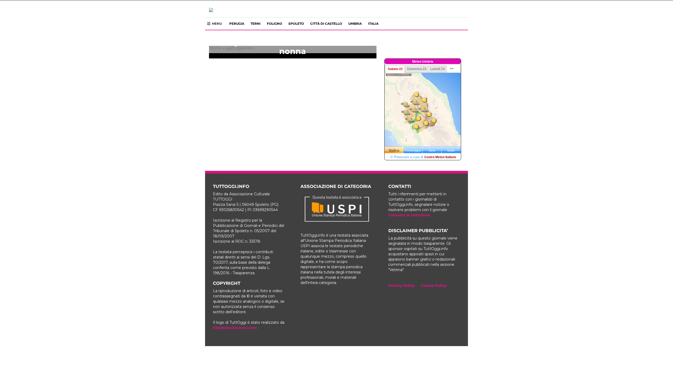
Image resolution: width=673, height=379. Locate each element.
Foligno (274, 24)
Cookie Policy (433, 285)
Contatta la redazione (409, 215)
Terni (256, 24)
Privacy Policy (401, 285)
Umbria (355, 24)
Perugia (236, 24)
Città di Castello (326, 24)
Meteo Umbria (422, 61)
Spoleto (296, 24)
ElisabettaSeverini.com (235, 327)
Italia (373, 24)
